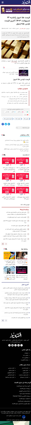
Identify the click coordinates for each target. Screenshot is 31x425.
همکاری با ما (25, 357)
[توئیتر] (6, 124)
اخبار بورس (25, 370)
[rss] (9, 345)
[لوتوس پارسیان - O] (15, 423)
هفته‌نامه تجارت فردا (25, 393)
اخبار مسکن (11, 370)
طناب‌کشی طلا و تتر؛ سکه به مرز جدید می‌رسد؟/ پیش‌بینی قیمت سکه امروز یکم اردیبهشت (14, 97)
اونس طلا (26, 119)
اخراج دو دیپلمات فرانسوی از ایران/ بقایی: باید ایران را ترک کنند (15, 303)
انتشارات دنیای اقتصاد (24, 398)
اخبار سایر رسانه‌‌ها (9, 377)
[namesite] (25, 2)
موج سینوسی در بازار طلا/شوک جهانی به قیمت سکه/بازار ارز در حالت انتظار (14, 93)
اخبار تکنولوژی (11, 372)
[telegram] (12, 345)
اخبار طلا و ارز (22, 28)
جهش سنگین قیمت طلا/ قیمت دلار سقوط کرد (17, 103)
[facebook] (21, 345)
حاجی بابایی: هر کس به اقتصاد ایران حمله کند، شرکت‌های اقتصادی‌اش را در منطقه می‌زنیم (16, 213)
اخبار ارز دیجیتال (24, 377)
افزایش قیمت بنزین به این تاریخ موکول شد (16, 217)
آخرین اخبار (25, 285)
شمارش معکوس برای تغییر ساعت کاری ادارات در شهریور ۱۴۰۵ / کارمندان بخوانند (15, 230)
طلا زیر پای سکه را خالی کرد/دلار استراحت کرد (17, 101)
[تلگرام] (9, 124)
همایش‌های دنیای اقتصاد (24, 401)
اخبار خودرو (25, 372)
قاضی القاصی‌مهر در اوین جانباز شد (18, 225)
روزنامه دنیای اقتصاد (25, 388)
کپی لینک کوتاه (25, 127)
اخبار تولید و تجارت (23, 375)
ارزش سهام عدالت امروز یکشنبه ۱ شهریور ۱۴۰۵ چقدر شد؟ (14, 221)
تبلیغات (26, 353)
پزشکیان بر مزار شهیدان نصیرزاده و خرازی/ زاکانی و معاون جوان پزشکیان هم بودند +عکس (15, 288)
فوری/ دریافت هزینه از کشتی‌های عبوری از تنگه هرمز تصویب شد (14, 240)
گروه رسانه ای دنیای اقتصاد (23, 386)
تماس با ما (25, 355)
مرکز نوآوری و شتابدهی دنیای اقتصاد (21, 403)
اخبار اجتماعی (11, 375)
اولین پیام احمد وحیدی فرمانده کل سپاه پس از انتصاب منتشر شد (16, 313)
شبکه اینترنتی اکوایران (24, 391)
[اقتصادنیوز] (15, 335)
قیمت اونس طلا (8, 119)
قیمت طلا (14, 61)
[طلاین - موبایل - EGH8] (15, 10)
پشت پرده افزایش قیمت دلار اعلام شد (19, 317)
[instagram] (15, 345)
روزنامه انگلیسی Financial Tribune (21, 396)
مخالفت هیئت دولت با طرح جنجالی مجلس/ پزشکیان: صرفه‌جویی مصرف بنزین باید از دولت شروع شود (16, 293)
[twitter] (18, 345)
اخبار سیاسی (11, 368)
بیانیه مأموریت (24, 360)
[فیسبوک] (3, 124)
